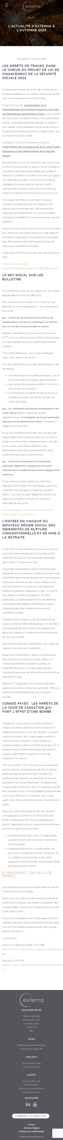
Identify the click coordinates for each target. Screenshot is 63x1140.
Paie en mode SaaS (31, 1016)
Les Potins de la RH (31, 1067)
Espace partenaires (31, 1092)
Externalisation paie (31, 1020)
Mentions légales (31, 1128)
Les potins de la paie (31, 1063)
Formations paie (31, 1023)
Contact (31, 1124)
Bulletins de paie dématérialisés (31, 1045)
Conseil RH (32, 1027)
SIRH (31, 1031)
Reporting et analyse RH (31, 1049)
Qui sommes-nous (31, 1081)
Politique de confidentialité (31, 1131)
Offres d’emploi (31, 1084)
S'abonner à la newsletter (30, 1116)
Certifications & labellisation (31, 1088)
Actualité (32, 17)
